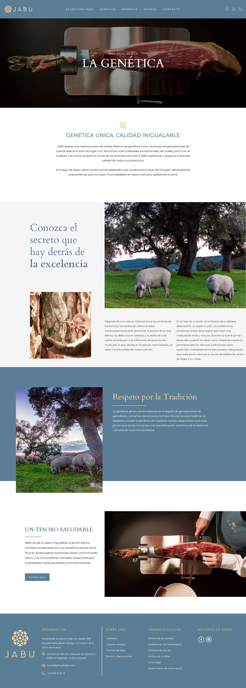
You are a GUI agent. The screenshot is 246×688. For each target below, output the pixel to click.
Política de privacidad (160, 638)
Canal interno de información (165, 668)
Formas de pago (116, 650)
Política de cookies (159, 656)
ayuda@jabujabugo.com (61, 665)
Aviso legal (154, 662)
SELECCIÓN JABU (80, 9)
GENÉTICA (108, 9)
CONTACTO (171, 9)
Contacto (111, 638)
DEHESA (150, 9)
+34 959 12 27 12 (56, 673)
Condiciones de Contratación (165, 644)
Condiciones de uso (159, 650)
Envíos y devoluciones (119, 656)
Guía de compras (116, 644)
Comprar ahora (37, 577)
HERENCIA (129, 9)
